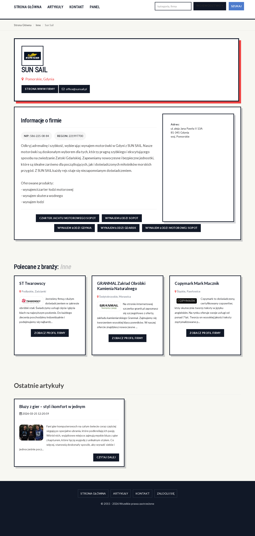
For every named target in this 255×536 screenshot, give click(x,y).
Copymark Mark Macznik (197, 283)
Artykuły (55, 7)
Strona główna (27, 7)
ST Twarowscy (32, 283)
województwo (209, 5)
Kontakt (77, 7)
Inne (38, 25)
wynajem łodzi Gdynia (75, 227)
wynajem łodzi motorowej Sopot (171, 227)
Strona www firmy (40, 88)
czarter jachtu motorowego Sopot (67, 218)
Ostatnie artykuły (39, 385)
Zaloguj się (166, 493)
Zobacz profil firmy (49, 332)
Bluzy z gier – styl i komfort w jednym (52, 406)
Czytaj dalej (106, 457)
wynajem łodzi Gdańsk (118, 227)
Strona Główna (22, 25)
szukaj (236, 6)
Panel (95, 7)
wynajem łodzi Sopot (121, 218)
